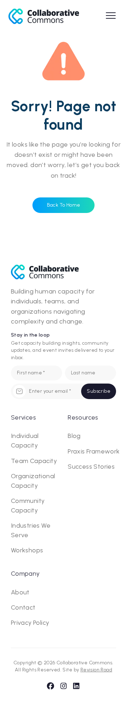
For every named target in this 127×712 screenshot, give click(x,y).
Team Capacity (34, 461)
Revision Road (96, 670)
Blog (74, 436)
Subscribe (98, 391)
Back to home (63, 205)
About (20, 592)
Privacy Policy (30, 623)
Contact (23, 607)
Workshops (27, 550)
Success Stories (91, 466)
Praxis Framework (94, 451)
